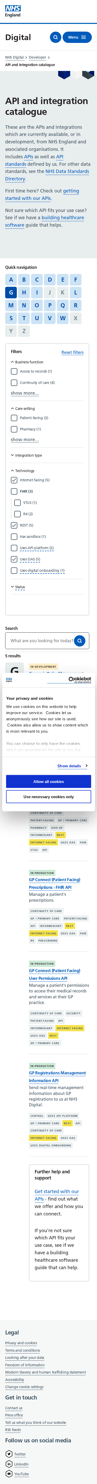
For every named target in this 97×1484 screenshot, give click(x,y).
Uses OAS (68, 842)
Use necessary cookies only (49, 796)
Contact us (13, 1408)
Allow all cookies (48, 781)
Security (73, 1013)
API (44, 850)
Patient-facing (42, 820)
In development (43, 666)
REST (60, 835)
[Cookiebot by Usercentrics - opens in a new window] (69, 680)
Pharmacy (39, 827)
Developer (37, 57)
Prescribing (48, 940)
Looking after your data (24, 1357)
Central (37, 1116)
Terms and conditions (22, 1350)
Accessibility (14, 1379)
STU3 (34, 850)
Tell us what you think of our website (35, 1422)
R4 (32, 940)
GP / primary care (72, 820)
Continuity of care (46, 813)
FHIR (83, 842)
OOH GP (57, 827)
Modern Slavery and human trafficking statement (45, 1372)
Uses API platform (63, 1116)
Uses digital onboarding (51, 1145)
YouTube (21, 1474)
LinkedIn (21, 1464)
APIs (28, 157)
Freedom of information (24, 1365)
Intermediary (42, 835)
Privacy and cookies (21, 1343)
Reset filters (73, 352)
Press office (14, 1415)
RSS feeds (12, 1429)
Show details (69, 765)
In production (42, 873)
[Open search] (55, 37)
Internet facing (43, 842)
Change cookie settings (24, 1387)
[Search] (79, 641)
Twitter (20, 1454)
